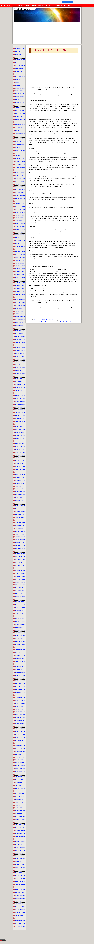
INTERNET (27, 5)
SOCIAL (48, 5)
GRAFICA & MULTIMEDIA (14, 5)
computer (61, 230)
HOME (3, 5)
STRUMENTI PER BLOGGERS (61, 5)
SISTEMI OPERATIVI (38, 5)
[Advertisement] (47, 32)
